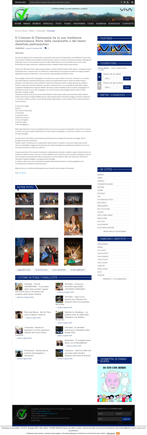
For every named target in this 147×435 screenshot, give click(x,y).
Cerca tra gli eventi (113, 83)
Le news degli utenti (77, 270)
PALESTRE (100, 212)
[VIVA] (114, 49)
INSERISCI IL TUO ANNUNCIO (115, 279)
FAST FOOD (101, 221)
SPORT (99, 272)
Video (67, 23)
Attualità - (29, 284)
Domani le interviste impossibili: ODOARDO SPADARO (75, 286)
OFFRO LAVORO (102, 269)
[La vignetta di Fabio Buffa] (114, 383)
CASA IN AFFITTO (102, 253)
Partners (79, 23)
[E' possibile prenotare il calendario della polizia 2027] (59, 330)
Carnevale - (29, 327)
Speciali (48, 23)
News (26, 23)
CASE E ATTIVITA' (102, 260)
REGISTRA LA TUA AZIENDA (114, 231)
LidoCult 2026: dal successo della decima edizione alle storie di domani (78, 353)
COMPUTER (101, 266)
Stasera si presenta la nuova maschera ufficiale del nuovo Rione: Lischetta (32, 331)
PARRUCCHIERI (102, 218)
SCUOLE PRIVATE (102, 225)
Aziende (101, 23)
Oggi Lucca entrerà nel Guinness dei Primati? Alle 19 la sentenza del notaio (72, 301)
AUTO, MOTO (101, 250)
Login (101, 70)
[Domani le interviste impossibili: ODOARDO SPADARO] (59, 286)
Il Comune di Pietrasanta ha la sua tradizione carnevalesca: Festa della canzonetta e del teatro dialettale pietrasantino (50, 41)
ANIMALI (100, 247)
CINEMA (99, 178)
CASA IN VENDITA (103, 256)
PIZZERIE (100, 190)
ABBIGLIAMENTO (102, 206)
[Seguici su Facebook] (121, 2)
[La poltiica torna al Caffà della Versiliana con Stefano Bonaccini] (59, 314)
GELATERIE (100, 187)
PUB (98, 196)
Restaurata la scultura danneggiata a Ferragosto (36, 353)
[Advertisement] (114, 149)
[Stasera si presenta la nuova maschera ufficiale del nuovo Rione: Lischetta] (19, 330)
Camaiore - (70, 350)
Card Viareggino (119, 68)
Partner (106, 38)
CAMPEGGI (100, 181)
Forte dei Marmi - (32, 312)
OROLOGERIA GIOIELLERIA (105, 228)
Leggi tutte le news (23, 270)
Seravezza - (70, 340)
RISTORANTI (101, 193)
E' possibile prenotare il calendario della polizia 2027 (77, 330)
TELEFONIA (100, 275)
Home (18, 23)
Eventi (37, 23)
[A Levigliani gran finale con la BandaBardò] (59, 343)
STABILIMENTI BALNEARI (105, 184)
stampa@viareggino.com (49, 413)
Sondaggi (114, 23)
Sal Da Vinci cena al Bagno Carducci (37, 313)
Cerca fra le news (41, 270)
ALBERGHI (100, 175)
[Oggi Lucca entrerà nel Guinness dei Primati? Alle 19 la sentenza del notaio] (59, 299)
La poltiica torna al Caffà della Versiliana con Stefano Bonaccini (72, 316)
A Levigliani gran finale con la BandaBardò (78, 341)
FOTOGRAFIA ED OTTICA (105, 200)
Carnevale (40, 31)
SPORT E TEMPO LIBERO (105, 215)
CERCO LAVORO (102, 263)
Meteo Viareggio (112, 95)
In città (106, 169)
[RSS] (127, 2)
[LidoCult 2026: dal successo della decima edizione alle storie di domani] (59, 353)
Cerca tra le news (112, 74)
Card (90, 23)
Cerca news (103, 68)
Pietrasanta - (30, 350)
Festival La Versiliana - (75, 312)
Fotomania (22, 173)
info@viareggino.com (43, 411)
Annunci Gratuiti (113, 239)
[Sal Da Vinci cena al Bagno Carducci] (19, 314)
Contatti (128, 23)
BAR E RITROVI (101, 203)
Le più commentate (59, 270)
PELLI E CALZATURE (103, 209)
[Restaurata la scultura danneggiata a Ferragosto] (19, 353)
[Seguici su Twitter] (124, 2)
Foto (59, 23)
